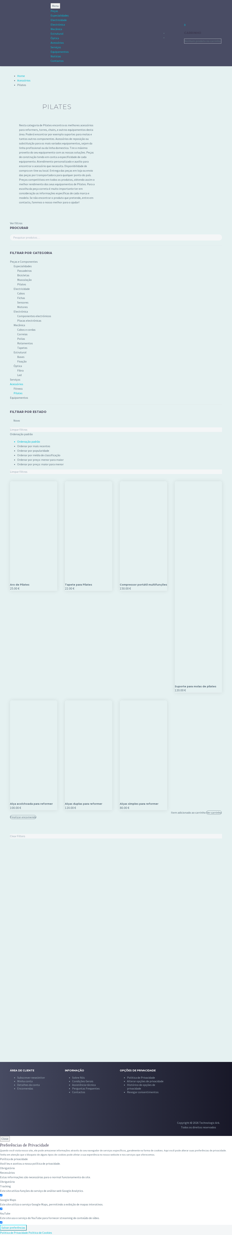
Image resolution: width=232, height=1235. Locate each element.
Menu (55, 6)
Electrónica (58, 24)
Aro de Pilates (19, 584)
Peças (54, 11)
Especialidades (60, 15)
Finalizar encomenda (23, 817)
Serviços (56, 47)
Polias (21, 338)
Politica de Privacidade (14, 1232)
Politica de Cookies (40, 1232)
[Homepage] (19, 33)
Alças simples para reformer (139, 803)
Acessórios (57, 42)
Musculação (24, 280)
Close (4, 1138)
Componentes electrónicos (34, 316)
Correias (22, 334)
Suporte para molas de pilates (195, 686)
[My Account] (175, 33)
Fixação (22, 361)
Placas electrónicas (29, 320)
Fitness (18, 388)
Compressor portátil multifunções (143, 584)
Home (21, 76)
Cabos (21, 293)
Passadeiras (24, 270)
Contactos (57, 61)
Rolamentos (25, 343)
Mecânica (56, 29)
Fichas (21, 298)
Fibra (20, 370)
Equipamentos (60, 52)
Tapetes (22, 348)
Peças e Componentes (24, 261)
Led (19, 375)
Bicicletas (23, 275)
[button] (145, 1081)
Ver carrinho (213, 812)
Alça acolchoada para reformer (31, 803)
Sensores (22, 302)
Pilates (21, 284)
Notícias (56, 56)
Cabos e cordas (26, 329)
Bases (20, 357)
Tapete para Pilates (78, 584)
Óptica (55, 38)
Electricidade (59, 20)
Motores (22, 307)
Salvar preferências (13, 1227)
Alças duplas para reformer (83, 803)
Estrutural (57, 33)
